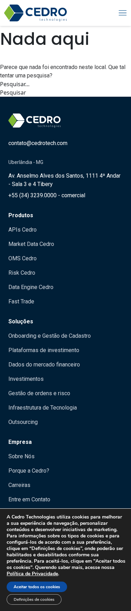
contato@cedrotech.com (37, 143)
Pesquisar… (15, 84)
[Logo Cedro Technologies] (35, 13)
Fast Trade (21, 301)
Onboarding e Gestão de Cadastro (49, 335)
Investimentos (26, 379)
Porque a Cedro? (28, 470)
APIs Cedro (22, 229)
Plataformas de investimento (43, 350)
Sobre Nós (21, 456)
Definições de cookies (34, 599)
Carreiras (19, 485)
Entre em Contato (29, 499)
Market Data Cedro (31, 244)
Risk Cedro (21, 272)
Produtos (20, 215)
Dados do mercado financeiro (44, 364)
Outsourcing (23, 422)
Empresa (20, 442)
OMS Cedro (22, 258)
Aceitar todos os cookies (37, 587)
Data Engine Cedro (30, 287)
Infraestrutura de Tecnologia (42, 407)
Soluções (20, 321)
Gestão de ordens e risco (39, 393)
